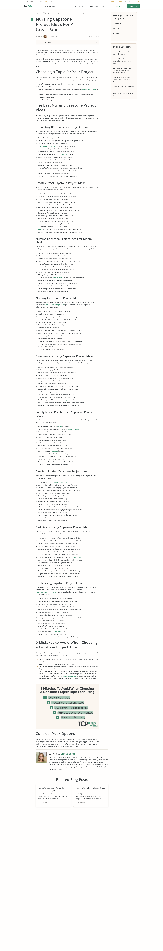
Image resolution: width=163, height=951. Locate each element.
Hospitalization (75, 557)
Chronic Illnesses (73, 429)
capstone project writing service (46, 592)
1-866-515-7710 (29, 2)
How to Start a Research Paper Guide (123, 95)
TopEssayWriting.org (42, 13)
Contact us (50, 2)
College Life (117, 23)
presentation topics (69, 676)
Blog (51, 13)
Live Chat (40, 2)
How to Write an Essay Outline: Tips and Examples (123, 53)
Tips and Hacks (118, 28)
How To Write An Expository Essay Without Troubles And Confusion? (122, 79)
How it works (93, 6)
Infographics (117, 38)
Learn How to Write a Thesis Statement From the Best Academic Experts (122, 70)
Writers (73, 6)
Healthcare (64, 154)
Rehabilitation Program (60, 482)
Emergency (66, 400)
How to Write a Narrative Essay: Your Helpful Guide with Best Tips (123, 61)
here (135, 2)
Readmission (59, 631)
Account (119, 6)
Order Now (133, 6)
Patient (40, 229)
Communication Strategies (47, 146)
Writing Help (117, 33)
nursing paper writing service (54, 305)
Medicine (55, 451)
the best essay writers (89, 89)
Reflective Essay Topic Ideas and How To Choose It (123, 88)
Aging (60, 426)
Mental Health (58, 278)
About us (82, 6)
